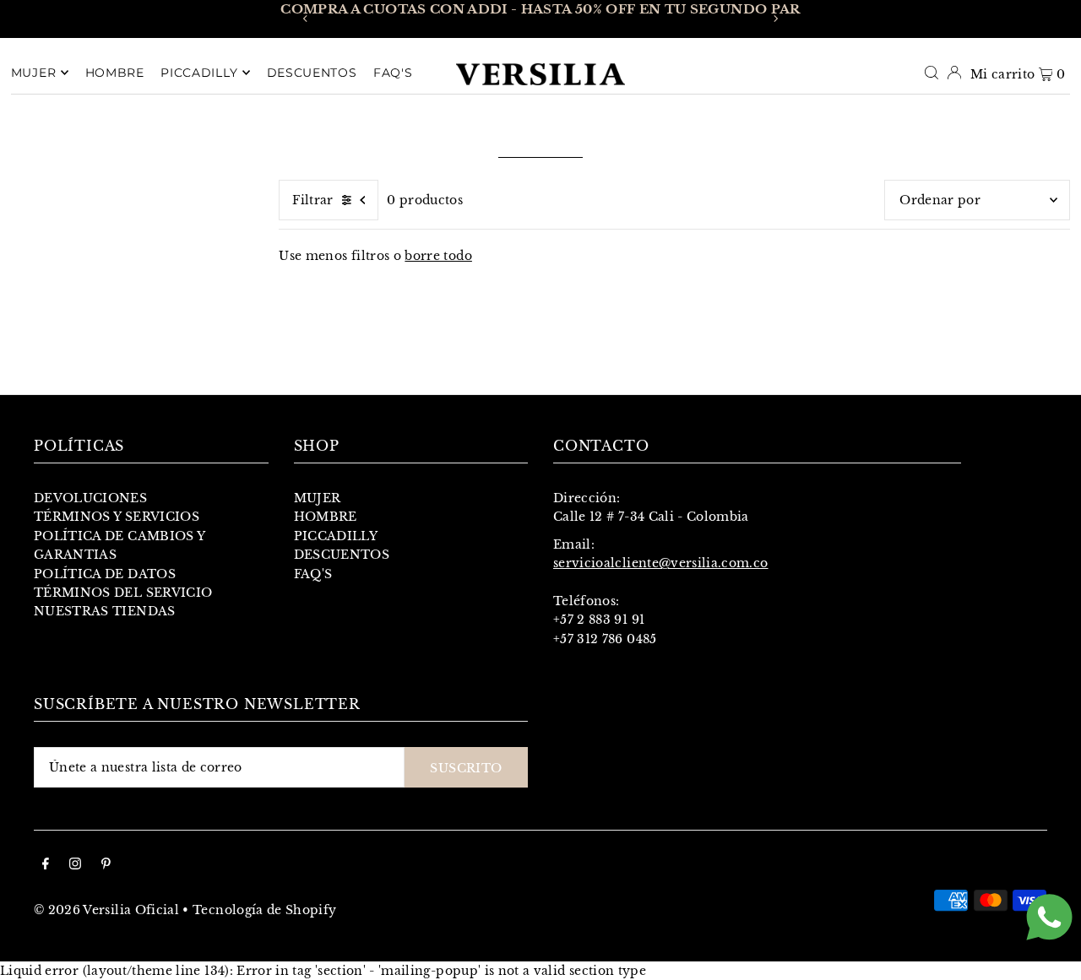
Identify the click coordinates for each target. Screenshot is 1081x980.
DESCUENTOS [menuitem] (312, 72)
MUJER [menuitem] (34, 72)
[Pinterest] (106, 865)
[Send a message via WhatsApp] (1049, 917)
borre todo (438, 255)
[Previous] (305, 18)
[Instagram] (75, 865)
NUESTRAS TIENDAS (105, 611)
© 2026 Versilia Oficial (106, 910)
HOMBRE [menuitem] (114, 72)
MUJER (317, 498)
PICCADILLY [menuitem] (198, 72)
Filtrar (312, 200)
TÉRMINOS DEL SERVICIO (123, 592)
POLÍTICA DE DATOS (105, 574)
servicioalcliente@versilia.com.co (661, 563)
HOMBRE (325, 516)
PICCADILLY (336, 536)
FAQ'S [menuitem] (393, 72)
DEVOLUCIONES (90, 498)
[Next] (775, 18)
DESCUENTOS (342, 554)
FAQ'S (313, 574)
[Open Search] (931, 71)
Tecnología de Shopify (264, 910)
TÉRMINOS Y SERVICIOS (116, 516)
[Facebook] (45, 865)
